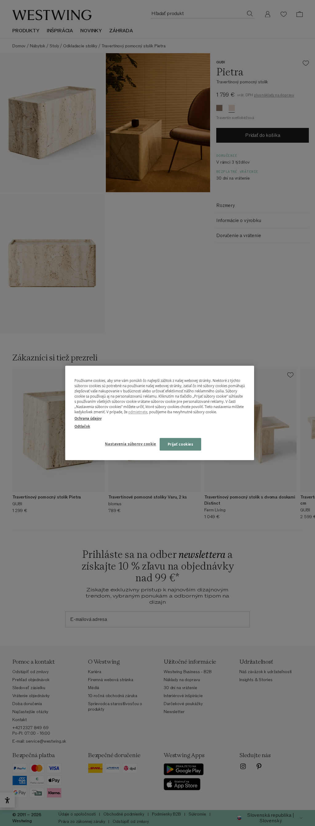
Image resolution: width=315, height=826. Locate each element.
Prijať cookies (180, 444)
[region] (159, 413)
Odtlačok (82, 426)
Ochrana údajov (88, 418)
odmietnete (137, 412)
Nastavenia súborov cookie (130, 444)
